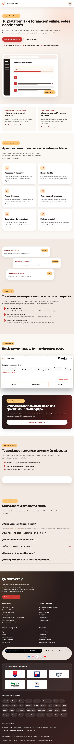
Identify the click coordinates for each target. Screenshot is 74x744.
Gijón (21, 705)
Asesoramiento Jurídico (9, 623)
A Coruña (5, 701)
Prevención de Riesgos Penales (11, 615)
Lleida (4, 710)
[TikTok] (37, 656)
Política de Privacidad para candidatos (12, 730)
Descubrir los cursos (49, 127)
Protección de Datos (8, 607)
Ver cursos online (31, 39)
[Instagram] (33, 656)
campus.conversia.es (15, 529)
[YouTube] (44, 656)
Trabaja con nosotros (45, 639)
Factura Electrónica (7, 639)
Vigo (56, 715)
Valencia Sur (40, 715)
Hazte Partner (43, 634)
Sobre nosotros (43, 632)
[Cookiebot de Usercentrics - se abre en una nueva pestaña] (59, 358)
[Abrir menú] (70, 4)
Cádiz (62, 701)
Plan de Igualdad (43, 610)
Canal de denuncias (30, 730)
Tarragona (6, 715)
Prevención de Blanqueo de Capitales (13, 617)
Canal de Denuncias (8, 612)
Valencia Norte (30, 715)
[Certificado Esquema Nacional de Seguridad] (37, 684)
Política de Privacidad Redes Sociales (46, 727)
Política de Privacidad (16, 727)
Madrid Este (41, 710)
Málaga (12, 710)
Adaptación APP (7, 642)
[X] (41, 656)
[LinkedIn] (29, 656)
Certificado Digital (7, 637)
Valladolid (49, 715)
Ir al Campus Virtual (13, 125)
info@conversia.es (62, 651)
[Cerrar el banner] (71, 358)
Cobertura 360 (6, 610)
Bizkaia (55, 701)
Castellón (5, 705)
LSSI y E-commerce (8, 620)
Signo (3, 632)
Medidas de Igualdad (45, 612)
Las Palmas (57, 705)
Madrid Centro (31, 710)
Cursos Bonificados (44, 620)
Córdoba (14, 705)
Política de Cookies (8, 372)
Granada (43, 705)
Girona (36, 705)
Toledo (21, 715)
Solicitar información (37, 422)
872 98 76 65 (49, 651)
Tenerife (14, 715)
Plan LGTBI (42, 615)
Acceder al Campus (11, 39)
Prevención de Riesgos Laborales (48, 607)
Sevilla (64, 710)
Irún (50, 705)
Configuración (63, 379)
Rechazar (14, 384)
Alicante (14, 701)
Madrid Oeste (20, 710)
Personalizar (36, 384)
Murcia (50, 710)
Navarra (57, 710)
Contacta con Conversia (11, 597)
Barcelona (37, 701)
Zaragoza (63, 715)
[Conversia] (10, 4)
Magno (4, 634)
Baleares (29, 701)
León (64, 705)
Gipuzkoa (28, 705)
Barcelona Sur (46, 701)
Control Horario (43, 617)
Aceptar (60, 384)
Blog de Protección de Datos (47, 642)
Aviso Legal (5, 727)
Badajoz (21, 701)
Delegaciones (42, 637)
